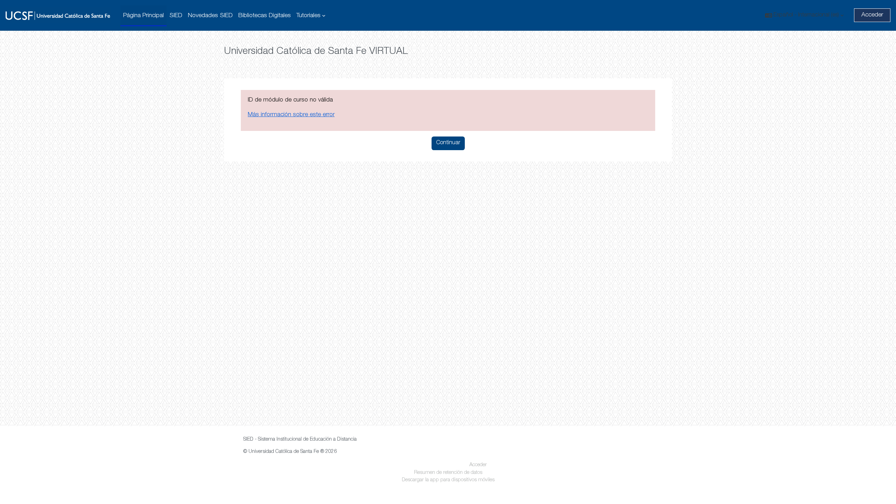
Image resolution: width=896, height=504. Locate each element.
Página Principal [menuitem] (143, 16)
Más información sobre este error (291, 115)
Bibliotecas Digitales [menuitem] (264, 16)
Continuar (448, 143)
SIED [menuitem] (175, 16)
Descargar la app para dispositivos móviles (448, 480)
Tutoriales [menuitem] (308, 16)
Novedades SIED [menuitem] (210, 16)
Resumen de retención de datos (448, 472)
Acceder (872, 15)
